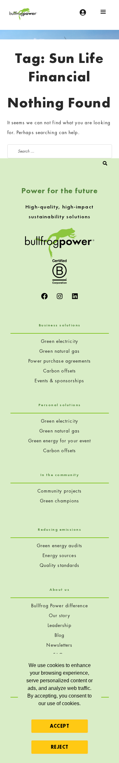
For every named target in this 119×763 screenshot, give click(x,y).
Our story (59, 615)
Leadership (60, 625)
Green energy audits (59, 545)
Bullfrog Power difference (59, 606)
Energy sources (59, 555)
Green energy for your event (59, 441)
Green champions (59, 501)
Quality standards (60, 565)
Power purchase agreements (59, 361)
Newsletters (59, 645)
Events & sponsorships (59, 381)
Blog (59, 635)
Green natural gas (59, 351)
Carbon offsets (59, 371)
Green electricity (59, 341)
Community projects (59, 491)
